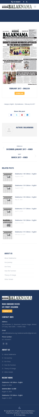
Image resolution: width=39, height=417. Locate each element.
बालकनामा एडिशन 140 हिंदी (9, 389)
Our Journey (8, 262)
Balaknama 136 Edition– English (25, 220)
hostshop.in (16, 413)
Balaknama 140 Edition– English (25, 174)
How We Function (10, 271)
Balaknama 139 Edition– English (25, 185)
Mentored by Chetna (27, 413)
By (19, 104)
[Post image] (7, 177)
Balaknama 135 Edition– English (25, 232)
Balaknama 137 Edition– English (25, 209)
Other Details (8, 279)
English (12, 104)
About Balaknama (10, 258)
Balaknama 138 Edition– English (25, 197)
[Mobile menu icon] (35, 7)
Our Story (7, 267)
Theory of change (10, 275)
